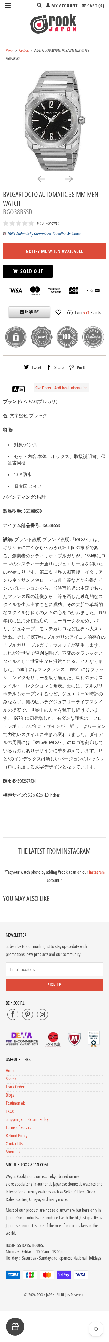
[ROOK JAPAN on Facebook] (12, 1014)
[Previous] (40, 178)
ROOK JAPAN (46, 1294)
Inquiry (31, 311)
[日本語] (21, 389)
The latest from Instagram (54, 851)
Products (24, 50)
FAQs (10, 1111)
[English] (15, 389)
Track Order (15, 1087)
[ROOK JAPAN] (54, 24)
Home (10, 1070)
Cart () (95, 5)
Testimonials (15, 1103)
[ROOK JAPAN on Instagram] (42, 1014)
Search (11, 1079)
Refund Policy (16, 1135)
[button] (58, 312)
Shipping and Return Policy (27, 1119)
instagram (97, 872)
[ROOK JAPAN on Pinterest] (27, 1014)
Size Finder (43, 388)
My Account (64, 5)
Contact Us (14, 1143)
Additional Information (70, 388)
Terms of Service (18, 1127)
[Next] (68, 178)
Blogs (10, 1095)
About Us (13, 1152)
